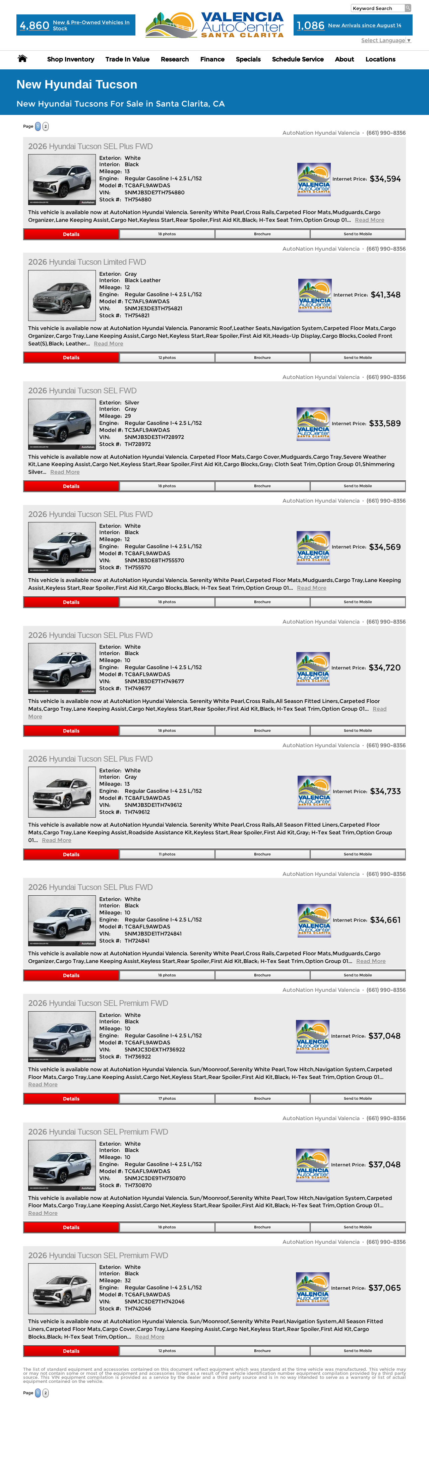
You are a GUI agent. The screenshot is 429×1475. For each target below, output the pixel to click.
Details (71, 234)
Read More (369, 220)
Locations (380, 59)
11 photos (167, 854)
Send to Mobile (358, 234)
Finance (212, 59)
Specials (248, 59)
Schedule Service (298, 59)
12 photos (167, 357)
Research (175, 59)
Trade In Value (127, 59)
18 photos (167, 234)
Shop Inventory (70, 59)
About (344, 59)
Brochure (262, 234)
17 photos (167, 1098)
